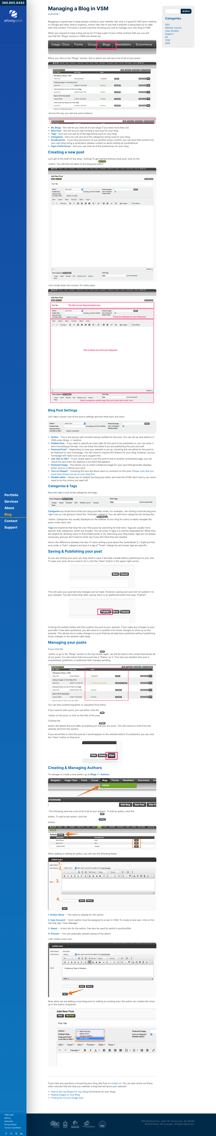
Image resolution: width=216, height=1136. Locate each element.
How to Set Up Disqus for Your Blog (69, 1091)
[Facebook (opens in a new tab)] (6, 1133)
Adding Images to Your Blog (65, 1094)
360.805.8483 (13, 3)
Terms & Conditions (12, 1128)
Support (10, 527)
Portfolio (11, 495)
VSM (167, 40)
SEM (167, 43)
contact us (115, 1083)
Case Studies (172, 30)
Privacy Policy (10, 1124)
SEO (167, 24)
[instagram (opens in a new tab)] (11, 1133)
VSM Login (9, 1115)
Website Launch (173, 27)
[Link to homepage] (13, 16)
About (9, 508)
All (166, 37)
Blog (8, 514)
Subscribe (8, 1121)
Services (11, 501)
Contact (10, 521)
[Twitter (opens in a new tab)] (16, 1133)
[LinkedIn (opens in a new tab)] (21, 1133)
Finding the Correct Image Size (67, 1097)
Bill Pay (7, 1118)
